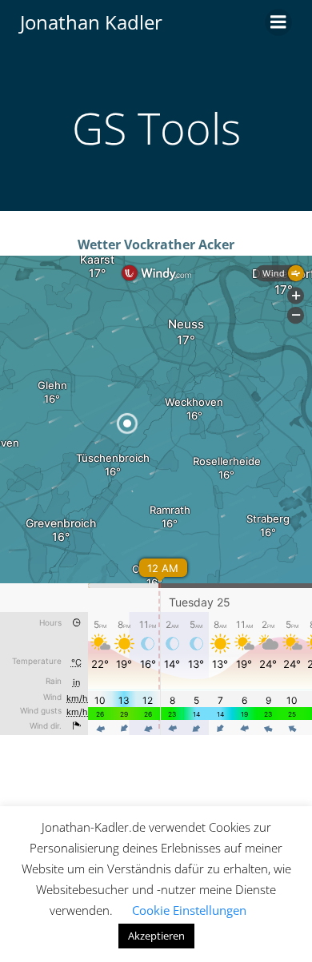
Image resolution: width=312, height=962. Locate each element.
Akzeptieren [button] (156, 935)
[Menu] (278, 22)
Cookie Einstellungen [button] (189, 910)
